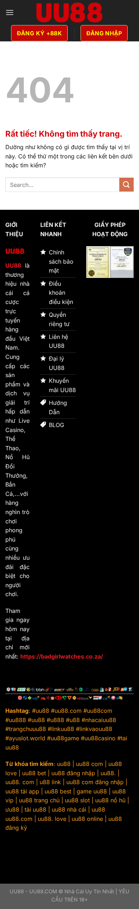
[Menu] (9, 12)
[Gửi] (126, 185)
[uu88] (69, 12)
